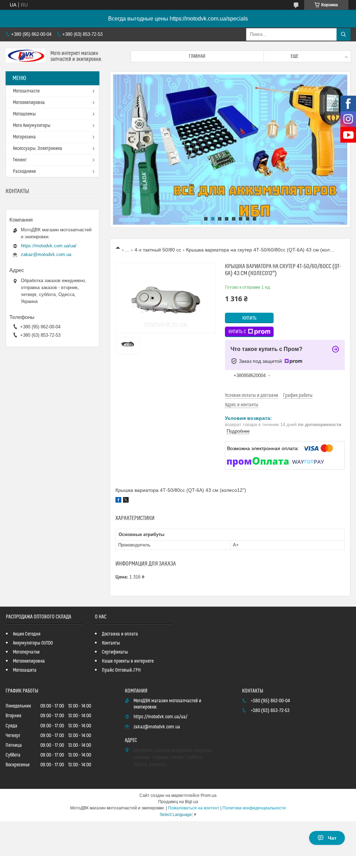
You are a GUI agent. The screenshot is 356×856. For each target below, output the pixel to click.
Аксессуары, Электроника (37, 148)
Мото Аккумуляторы (31, 125)
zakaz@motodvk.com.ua (46, 254)
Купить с (237, 332)
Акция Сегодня (26, 634)
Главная (197, 56)
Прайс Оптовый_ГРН (121, 670)
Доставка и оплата (120, 634)
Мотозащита (25, 670)
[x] (126, 501)
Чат (332, 838)
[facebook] (118, 501)
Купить (249, 318)
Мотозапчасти (26, 91)
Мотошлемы (24, 114)
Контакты (111, 643)
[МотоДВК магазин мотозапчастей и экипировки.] (25, 56)
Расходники (24, 171)
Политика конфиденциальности (254, 808)
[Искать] (343, 34)
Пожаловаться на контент (193, 808)
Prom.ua (209, 795)
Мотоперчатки (26, 652)
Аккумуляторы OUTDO (33, 643)
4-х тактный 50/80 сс (158, 250)
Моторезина (24, 137)
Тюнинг (20, 160)
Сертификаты (115, 652)
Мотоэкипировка (29, 102)
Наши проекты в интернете (128, 661)
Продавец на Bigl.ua (178, 801)
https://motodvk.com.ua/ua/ (48, 245)
